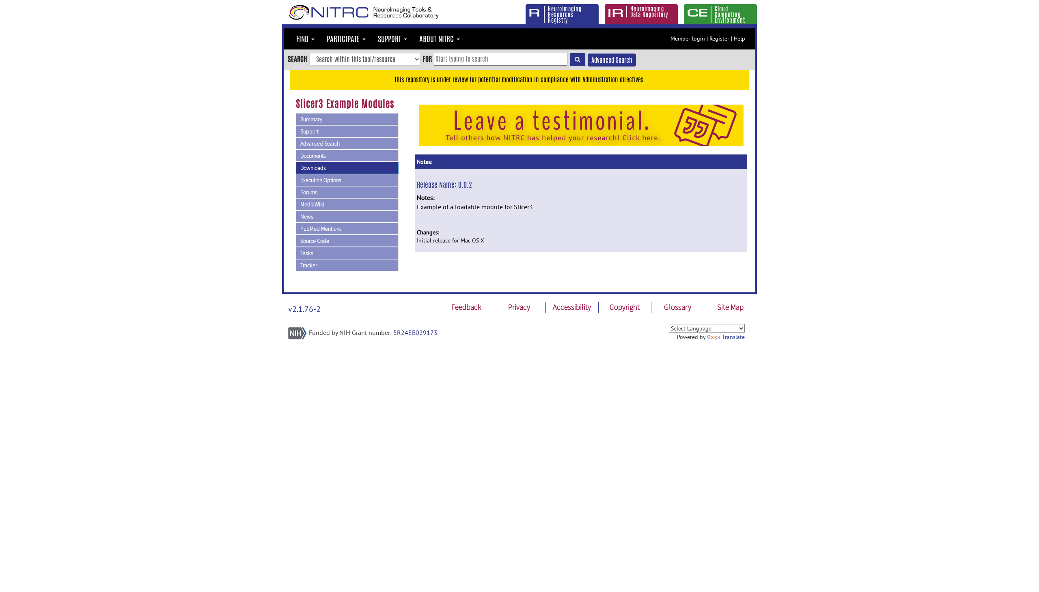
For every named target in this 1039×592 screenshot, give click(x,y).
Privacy (519, 307)
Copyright (625, 307)
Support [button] (390, 39)
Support (309, 131)
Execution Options (320, 180)
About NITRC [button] (437, 39)
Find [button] (303, 39)
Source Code (314, 241)
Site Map (730, 307)
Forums (308, 192)
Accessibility (572, 307)
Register (719, 38)
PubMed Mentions (321, 228)
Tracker (308, 265)
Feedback (466, 307)
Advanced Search (611, 60)
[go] (577, 59)
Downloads (313, 168)
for (427, 59)
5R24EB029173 (415, 332)
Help (739, 38)
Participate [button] (344, 39)
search (297, 59)
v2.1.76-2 (304, 309)
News (306, 216)
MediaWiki (312, 204)
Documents (313, 155)
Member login (687, 38)
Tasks (306, 253)
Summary (311, 119)
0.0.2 (465, 184)
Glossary (677, 307)
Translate (733, 337)
